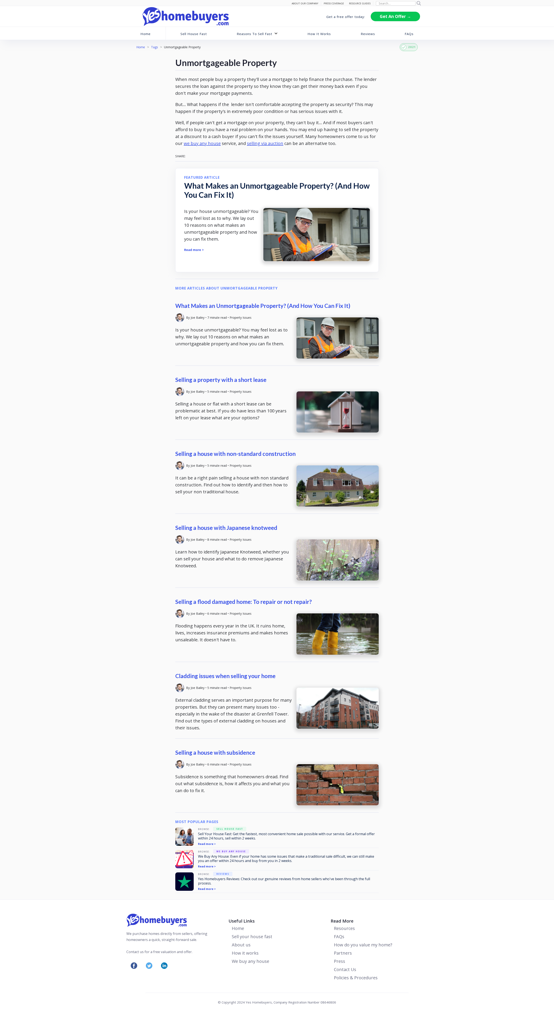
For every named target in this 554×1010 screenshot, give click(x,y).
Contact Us (345, 969)
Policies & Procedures (356, 978)
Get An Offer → (395, 16)
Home (145, 34)
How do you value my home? (363, 945)
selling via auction (265, 143)
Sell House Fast (193, 34)
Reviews (368, 34)
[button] (257, 33)
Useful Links (242, 921)
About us (241, 945)
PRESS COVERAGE (334, 3)
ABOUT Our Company (305, 3)
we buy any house (202, 143)
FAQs (409, 34)
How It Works (319, 34)
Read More (342, 921)
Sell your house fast (252, 936)
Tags (154, 47)
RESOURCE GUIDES (359, 3)
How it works (245, 953)
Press (339, 961)
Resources (344, 928)
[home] (185, 16)
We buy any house (250, 961)
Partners (343, 953)
